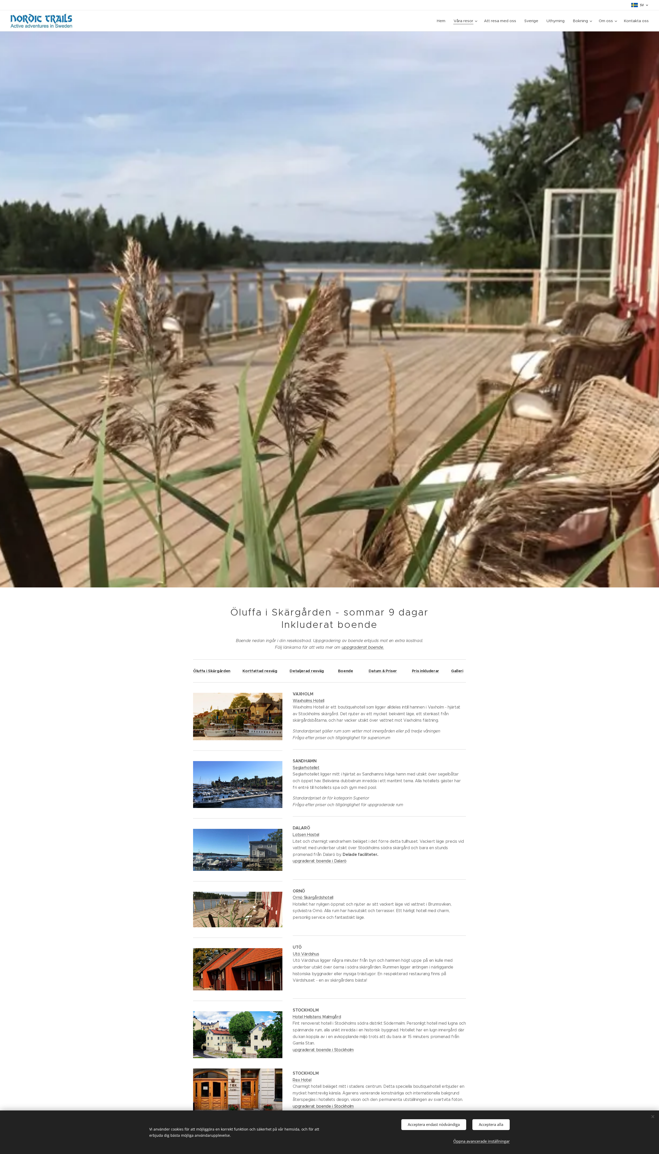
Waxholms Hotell (308, 700)
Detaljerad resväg (307, 670)
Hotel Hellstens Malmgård (317, 1016)
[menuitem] (442, 20)
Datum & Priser (383, 670)
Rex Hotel (302, 1079)
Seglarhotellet (306, 767)
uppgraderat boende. (363, 647)
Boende (345, 670)
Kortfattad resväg (259, 670)
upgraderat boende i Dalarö (319, 860)
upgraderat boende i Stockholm (323, 1049)
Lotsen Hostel (306, 834)
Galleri (457, 670)
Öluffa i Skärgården (211, 670)
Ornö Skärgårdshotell (313, 897)
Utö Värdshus (306, 953)
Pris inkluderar (425, 670)
